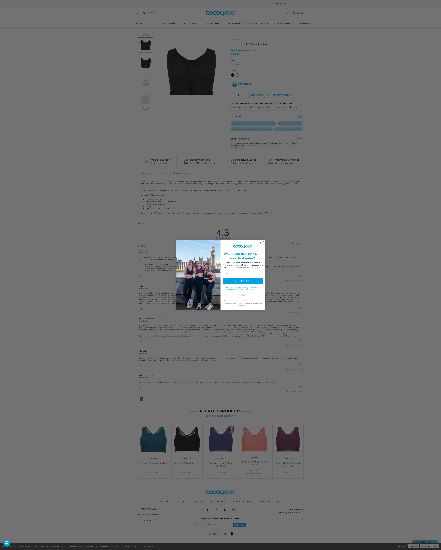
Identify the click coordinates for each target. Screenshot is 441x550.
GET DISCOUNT (243, 280)
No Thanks (243, 295)
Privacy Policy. (243, 305)
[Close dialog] (262, 243)
